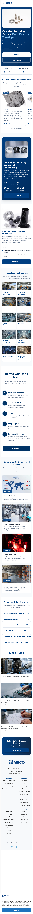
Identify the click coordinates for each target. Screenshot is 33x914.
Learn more (15, 195)
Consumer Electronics (9, 817)
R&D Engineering (9, 783)
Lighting (9, 830)
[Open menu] (30, 3)
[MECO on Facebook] (11, 846)
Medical (9, 833)
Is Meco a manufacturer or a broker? (15, 613)
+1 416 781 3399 (17, 771)
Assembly (24, 780)
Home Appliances (9, 825)
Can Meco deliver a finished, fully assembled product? (17, 642)
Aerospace (9, 811)
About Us (24, 811)
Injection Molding (24, 802)
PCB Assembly (24, 799)
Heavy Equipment (8, 822)
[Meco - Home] (7, 3)
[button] (30, 896)
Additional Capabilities (24, 805)
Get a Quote (15, 54)
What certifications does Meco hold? (15, 631)
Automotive (9, 814)
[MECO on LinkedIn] (21, 846)
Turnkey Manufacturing (9, 780)
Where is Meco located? (11, 619)
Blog (24, 817)
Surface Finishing (24, 797)
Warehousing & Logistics (9, 786)
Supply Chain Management (9, 788)
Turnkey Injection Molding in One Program (15, 676)
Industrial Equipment (9, 827)
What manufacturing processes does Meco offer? (17, 636)
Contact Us (24, 814)
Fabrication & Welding (24, 791)
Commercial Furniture (8, 819)
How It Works (16, 60)
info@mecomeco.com (18, 773)
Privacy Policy (24, 822)
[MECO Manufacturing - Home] (16, 762)
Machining (24, 786)
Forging (24, 788)
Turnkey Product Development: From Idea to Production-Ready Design (15, 728)
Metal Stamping (24, 794)
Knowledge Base (24, 819)
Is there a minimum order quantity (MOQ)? (16, 625)
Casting (24, 783)
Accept (16, 910)
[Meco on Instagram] (16, 846)
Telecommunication (9, 836)
